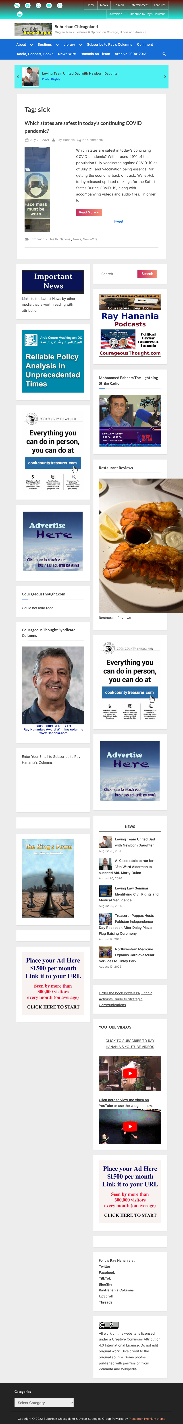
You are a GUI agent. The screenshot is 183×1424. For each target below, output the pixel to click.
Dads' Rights (51, 79)
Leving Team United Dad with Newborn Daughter (80, 73)
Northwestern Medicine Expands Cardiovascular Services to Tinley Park (127, 955)
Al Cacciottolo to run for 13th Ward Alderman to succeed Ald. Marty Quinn (126, 867)
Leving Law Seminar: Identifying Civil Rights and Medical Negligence (129, 894)
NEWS (130, 827)
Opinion (118, 5)
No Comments (92, 140)
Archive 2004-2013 (130, 54)
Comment (145, 44)
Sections (45, 44)
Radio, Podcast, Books (35, 54)
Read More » (90, 213)
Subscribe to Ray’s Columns (147, 14)
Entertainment (139, 5)
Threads (105, 1302)
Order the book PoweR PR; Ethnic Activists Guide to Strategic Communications (125, 999)
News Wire (67, 54)
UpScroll (106, 1296)
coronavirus (38, 239)
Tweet (118, 221)
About (21, 44)
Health (53, 239)
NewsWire (90, 239)
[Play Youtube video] (130, 1073)
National (65, 239)
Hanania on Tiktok (95, 54)
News (104, 5)
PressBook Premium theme (147, 1418)
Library (69, 44)
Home (91, 5)
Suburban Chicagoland (76, 26)
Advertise (115, 14)
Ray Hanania (65, 140)
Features (160, 5)
